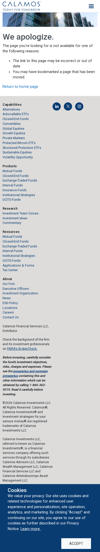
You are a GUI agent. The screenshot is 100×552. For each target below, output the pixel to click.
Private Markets (14, 138)
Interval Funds (13, 185)
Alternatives (11, 109)
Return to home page (20, 87)
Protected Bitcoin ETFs (19, 143)
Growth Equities (14, 133)
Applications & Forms (18, 265)
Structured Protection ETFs (22, 148)
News (7, 298)
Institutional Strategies (19, 195)
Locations (10, 308)
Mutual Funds (12, 171)
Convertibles (12, 124)
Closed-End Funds (16, 119)
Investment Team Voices (20, 213)
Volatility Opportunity (18, 157)
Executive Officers (16, 289)
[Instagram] (79, 106)
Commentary (12, 223)
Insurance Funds (15, 190)
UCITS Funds (12, 199)
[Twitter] (68, 106)
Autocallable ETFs (16, 114)
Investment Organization (20, 293)
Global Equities (13, 128)
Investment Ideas (15, 218)
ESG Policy (10, 303)
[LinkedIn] (57, 106)
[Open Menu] (91, 6)
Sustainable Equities (17, 152)
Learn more (31, 529)
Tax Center (10, 270)
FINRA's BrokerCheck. (22, 349)
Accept (76, 544)
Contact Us (11, 317)
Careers (8, 312)
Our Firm (9, 284)
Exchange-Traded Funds (20, 180)
